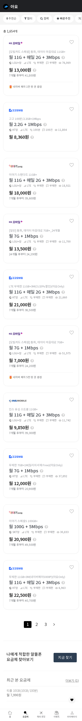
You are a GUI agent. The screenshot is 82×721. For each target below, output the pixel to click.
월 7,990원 (14, 695)
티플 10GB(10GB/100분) (22, 691)
